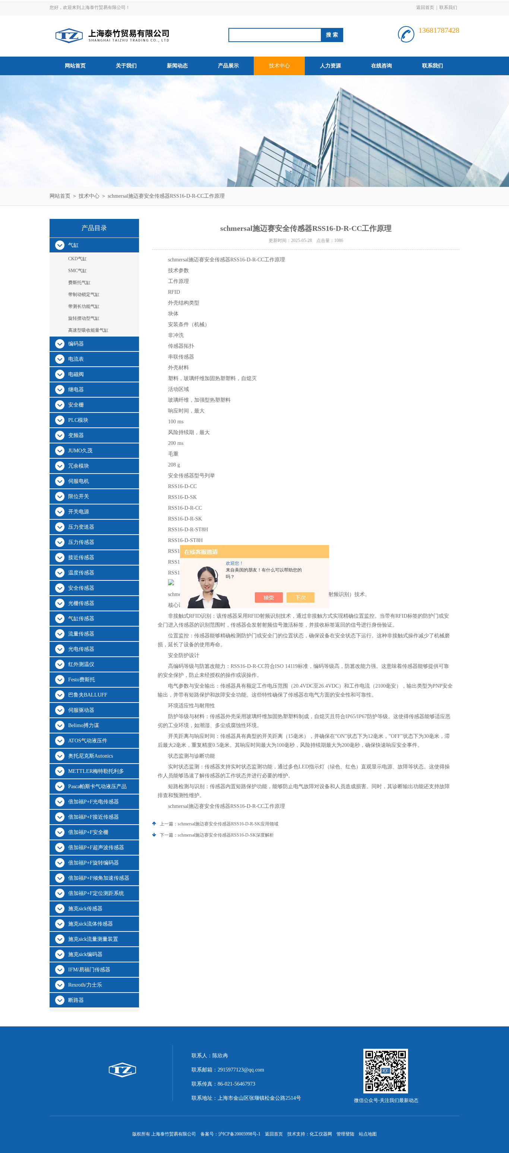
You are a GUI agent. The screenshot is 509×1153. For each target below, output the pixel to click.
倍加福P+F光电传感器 (93, 802)
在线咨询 (381, 66)
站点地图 (368, 1134)
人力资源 (330, 66)
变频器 (76, 435)
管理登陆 (345, 1134)
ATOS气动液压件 (87, 740)
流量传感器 (81, 634)
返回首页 (425, 7)
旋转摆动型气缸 (83, 318)
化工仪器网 (321, 1134)
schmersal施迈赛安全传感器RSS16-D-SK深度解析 (226, 835)
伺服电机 (78, 481)
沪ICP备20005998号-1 (239, 1134)
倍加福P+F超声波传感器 (96, 847)
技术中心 (279, 66)
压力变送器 (81, 527)
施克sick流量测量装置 (93, 939)
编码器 (76, 344)
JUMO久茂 (80, 450)
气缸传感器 (81, 618)
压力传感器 (81, 542)
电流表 (76, 359)
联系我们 (448, 7)
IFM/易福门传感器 (89, 969)
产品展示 (228, 66)
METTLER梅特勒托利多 (96, 771)
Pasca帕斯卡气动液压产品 (97, 786)
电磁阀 (76, 374)
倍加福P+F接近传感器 (93, 817)
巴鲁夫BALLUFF (87, 695)
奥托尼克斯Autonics (90, 756)
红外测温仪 (81, 664)
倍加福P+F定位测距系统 (96, 893)
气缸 (73, 245)
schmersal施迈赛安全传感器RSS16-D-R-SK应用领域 (228, 823)
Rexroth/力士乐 (85, 985)
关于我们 (126, 66)
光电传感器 (81, 649)
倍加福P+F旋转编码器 (93, 863)
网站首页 (75, 66)
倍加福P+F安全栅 (88, 832)
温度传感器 (81, 573)
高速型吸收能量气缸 (88, 330)
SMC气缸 (77, 270)
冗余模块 (78, 466)
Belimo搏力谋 (83, 725)
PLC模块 (78, 420)
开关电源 (78, 512)
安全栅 (76, 405)
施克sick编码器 (85, 954)
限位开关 (78, 496)
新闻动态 (177, 66)
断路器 (76, 1000)
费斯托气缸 (79, 282)
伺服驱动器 (81, 710)
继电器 (76, 389)
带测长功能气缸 (83, 306)
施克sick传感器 (85, 908)
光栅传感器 (81, 603)
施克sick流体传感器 (90, 924)
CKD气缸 (77, 258)
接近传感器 (81, 557)
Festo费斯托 (81, 679)
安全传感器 (81, 588)
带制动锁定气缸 (83, 294)
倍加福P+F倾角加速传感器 (98, 878)
